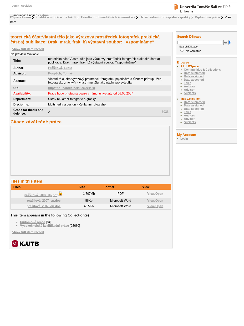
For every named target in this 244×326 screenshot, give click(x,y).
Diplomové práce (207, 17)
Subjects (190, 93)
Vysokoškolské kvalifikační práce (44, 225)
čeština (43, 15)
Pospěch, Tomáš (60, 73)
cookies (26, 5)
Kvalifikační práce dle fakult (56, 17)
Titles (187, 83)
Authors (189, 86)
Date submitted (194, 73)
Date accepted (194, 79)
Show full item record (28, 49)
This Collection (192, 50)
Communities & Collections (202, 69)
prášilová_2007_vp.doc (44, 200)
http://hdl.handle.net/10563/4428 (71, 88)
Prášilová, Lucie (60, 68)
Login (15, 5)
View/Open (155, 193)
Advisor (189, 89)
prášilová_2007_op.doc (44, 206)
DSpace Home (20, 17)
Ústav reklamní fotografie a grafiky (165, 17)
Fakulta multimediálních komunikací (108, 17)
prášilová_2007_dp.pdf (40, 195)
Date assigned (193, 76)
